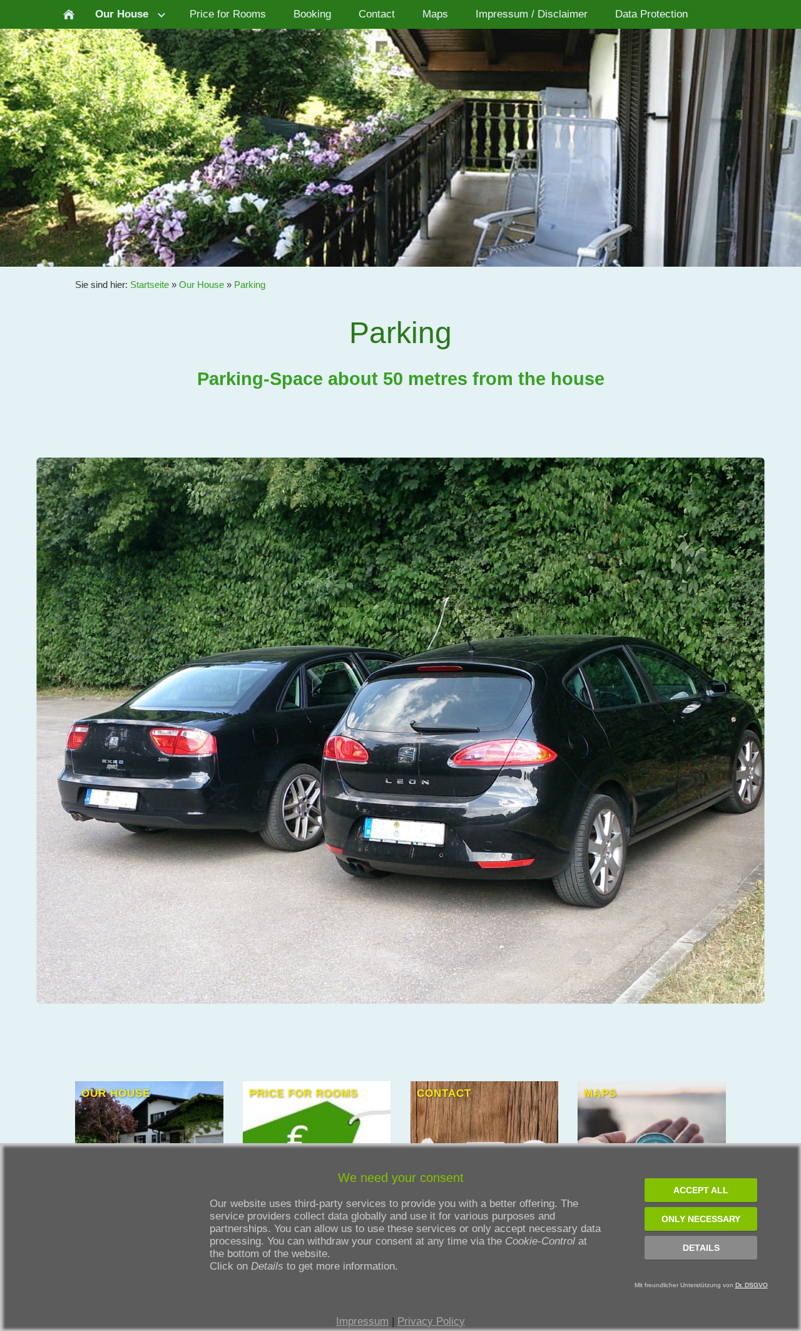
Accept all (700, 1190)
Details (701, 1248)
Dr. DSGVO (751, 1285)
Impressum (362, 1321)
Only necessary (700, 1219)
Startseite (149, 284)
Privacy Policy (431, 1321)
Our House (201, 284)
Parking (249, 284)
